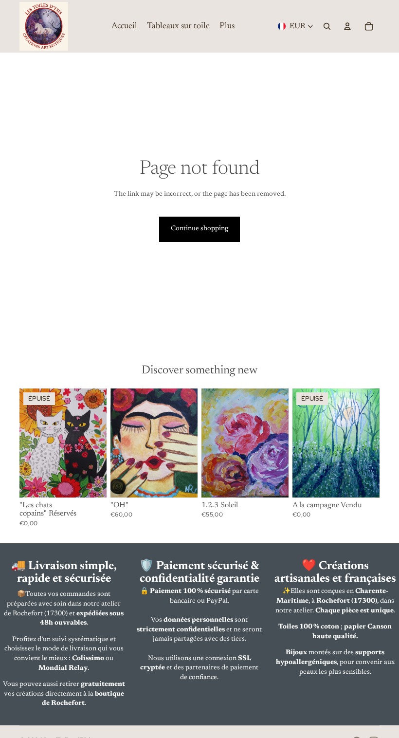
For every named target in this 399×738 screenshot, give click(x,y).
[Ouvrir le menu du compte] (347, 26)
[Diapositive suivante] (99, 443)
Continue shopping (199, 228)
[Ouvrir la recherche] (327, 26)
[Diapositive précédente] (27, 443)
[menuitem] (227, 26)
